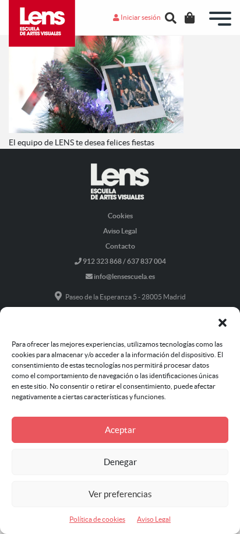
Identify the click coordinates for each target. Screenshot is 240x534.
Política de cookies (97, 519)
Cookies (120, 215)
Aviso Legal (154, 519)
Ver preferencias (120, 494)
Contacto (120, 246)
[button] (222, 321)
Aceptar (120, 430)
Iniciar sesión (140, 17)
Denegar (120, 462)
